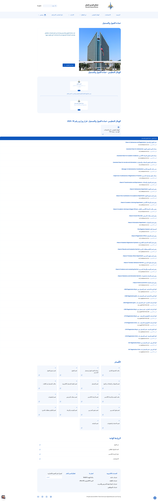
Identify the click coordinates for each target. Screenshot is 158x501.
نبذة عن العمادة (69, 65)
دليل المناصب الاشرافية (57, 15)
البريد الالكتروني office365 (86, 481)
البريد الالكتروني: (153, 144)
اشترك (48, 477)
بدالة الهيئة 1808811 (88, 477)
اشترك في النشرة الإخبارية (55, 474)
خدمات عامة (113, 477)
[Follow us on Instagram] (42, 497)
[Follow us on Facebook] (51, 497)
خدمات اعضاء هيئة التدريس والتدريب (107, 484)
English (39, 6)
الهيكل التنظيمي (95, 15)
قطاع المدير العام (70, 473)
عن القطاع (83, 15)
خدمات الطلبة (113, 481)
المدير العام (79, 84)
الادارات (72, 15)
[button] (79, 90)
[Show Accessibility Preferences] (154, 497)
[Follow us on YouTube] (38, 497)
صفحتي (41, 15)
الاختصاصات (108, 15)
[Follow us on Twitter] (47, 497)
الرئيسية (118, 15)
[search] (55, 6)
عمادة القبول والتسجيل (79, 103)
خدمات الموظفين (112, 487)
